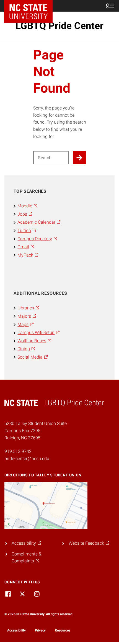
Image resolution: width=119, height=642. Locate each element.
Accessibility (16, 630)
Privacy (40, 630)
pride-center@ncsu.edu (26, 458)
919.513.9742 (18, 451)
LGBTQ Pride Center (59, 26)
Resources (62, 630)
